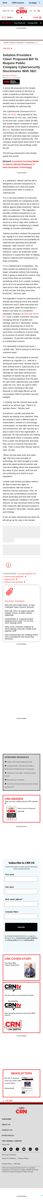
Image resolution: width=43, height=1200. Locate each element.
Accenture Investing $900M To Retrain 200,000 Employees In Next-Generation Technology (21, 164)
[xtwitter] (17, 1148)
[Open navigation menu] (4, 17)
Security (6, 48)
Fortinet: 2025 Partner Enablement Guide (19, 762)
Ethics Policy (8, 1135)
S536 (13, 114)
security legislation (25, 574)
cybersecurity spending (13, 582)
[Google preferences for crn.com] (11, 82)
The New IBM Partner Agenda (11, 964)
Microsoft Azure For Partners (15, 780)
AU (12, 11)
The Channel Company (12, 1141)
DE (31, 11)
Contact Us (7, 1130)
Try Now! (33, 3)
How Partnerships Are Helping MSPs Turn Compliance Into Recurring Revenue (21, 637)
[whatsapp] (36, 1148)
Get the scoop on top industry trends (19, 995)
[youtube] (23, 1148)
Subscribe (8, 1088)
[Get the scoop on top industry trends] (13, 1005)
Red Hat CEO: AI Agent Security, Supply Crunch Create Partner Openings (20, 613)
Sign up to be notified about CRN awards (21, 801)
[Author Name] (8, 537)
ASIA (4, 11)
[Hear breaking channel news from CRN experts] (13, 1026)
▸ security (19, 43)
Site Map (17, 1164)
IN (8, 11)
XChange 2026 (32, 23)
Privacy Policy (23, 1158)
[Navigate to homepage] (22, 13)
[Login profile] (40, 17)
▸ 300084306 (29, 43)
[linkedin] (10, 1148)
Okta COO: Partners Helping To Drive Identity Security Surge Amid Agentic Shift (20, 629)
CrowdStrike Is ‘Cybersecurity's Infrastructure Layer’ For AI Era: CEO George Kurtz (19, 621)
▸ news (11, 43)
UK (35, 11)
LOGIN (35, 18)
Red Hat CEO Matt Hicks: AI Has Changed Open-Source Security (20, 606)
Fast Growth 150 (19, 23)
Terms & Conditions (9, 1158)
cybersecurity (9, 579)
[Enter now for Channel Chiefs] (12, 819)
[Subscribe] (27, 1093)
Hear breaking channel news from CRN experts (20, 1014)
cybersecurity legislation (14, 576)
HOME (5, 43)
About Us (6, 1124)
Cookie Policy (7, 1164)
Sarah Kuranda (11, 75)
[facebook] (4, 1148)
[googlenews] (30, 1148)
